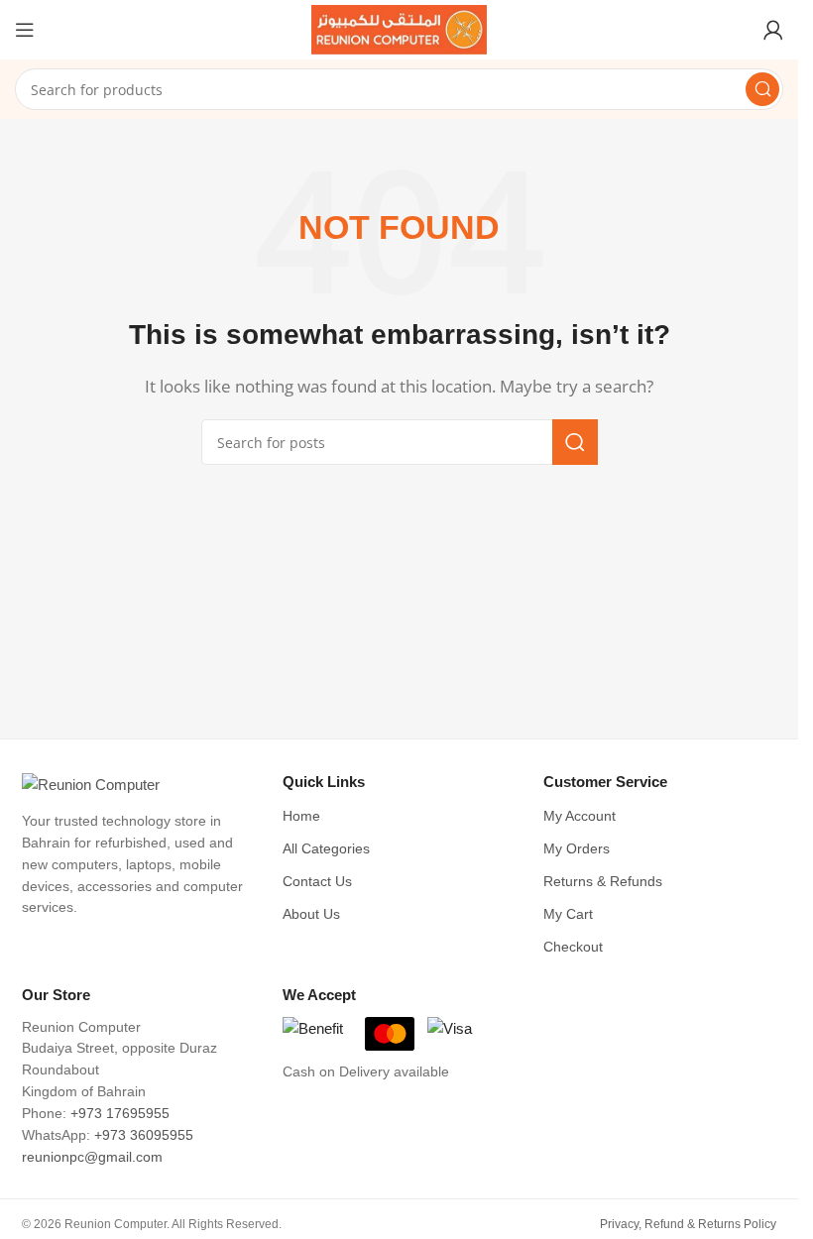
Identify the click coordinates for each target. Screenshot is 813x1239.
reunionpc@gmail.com (92, 1157)
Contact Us (317, 881)
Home (301, 816)
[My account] (773, 30)
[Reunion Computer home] (138, 785)
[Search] (762, 89)
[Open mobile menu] (25, 30)
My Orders (576, 849)
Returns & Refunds (602, 881)
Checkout (573, 947)
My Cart (568, 914)
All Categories (326, 849)
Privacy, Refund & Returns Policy (688, 1224)
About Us (311, 914)
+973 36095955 (143, 1135)
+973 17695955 (120, 1113)
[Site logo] (399, 28)
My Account (579, 816)
